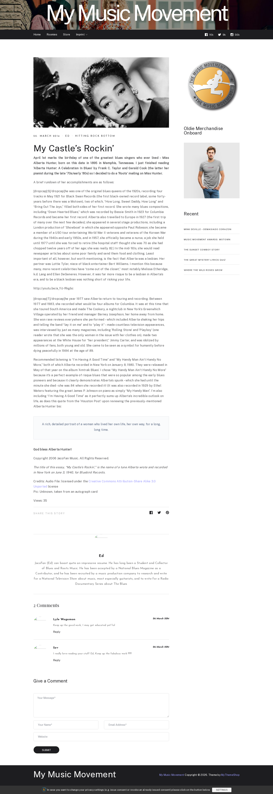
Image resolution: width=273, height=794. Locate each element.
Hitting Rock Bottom (95, 136)
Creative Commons (102, 481)
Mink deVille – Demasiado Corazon (207, 229)
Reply (56, 631)
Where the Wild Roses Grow (203, 270)
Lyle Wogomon (64, 619)
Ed (67, 136)
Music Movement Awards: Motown (207, 239)
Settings (221, 790)
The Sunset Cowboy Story (202, 249)
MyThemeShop (230, 774)
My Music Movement (74, 774)
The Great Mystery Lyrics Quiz (205, 260)
